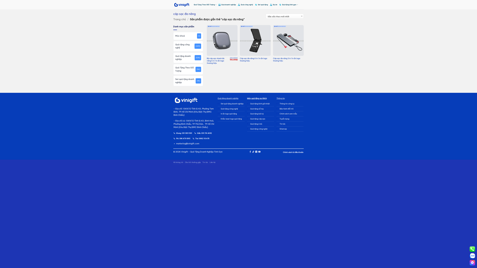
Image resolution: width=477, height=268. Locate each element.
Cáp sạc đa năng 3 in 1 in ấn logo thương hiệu (286, 59)
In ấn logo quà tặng (229, 114)
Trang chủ (179, 19)
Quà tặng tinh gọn (289, 5)
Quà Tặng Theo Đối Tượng (204, 5)
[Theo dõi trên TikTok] (253, 152)
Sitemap (283, 129)
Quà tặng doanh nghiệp (183, 58)
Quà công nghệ (247, 5)
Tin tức (205, 162)
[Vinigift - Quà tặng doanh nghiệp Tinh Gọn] (181, 5)
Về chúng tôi (178, 162)
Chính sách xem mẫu (288, 114)
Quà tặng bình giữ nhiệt (260, 104)
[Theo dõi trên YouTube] (259, 152)
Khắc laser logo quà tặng (231, 119)
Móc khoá (180, 36)
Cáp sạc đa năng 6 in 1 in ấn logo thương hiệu (253, 59)
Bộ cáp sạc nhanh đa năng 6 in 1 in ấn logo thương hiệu (215, 60)
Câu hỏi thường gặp (193, 162)
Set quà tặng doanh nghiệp (184, 81)
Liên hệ (212, 162)
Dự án (275, 5)
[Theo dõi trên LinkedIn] (256, 152)
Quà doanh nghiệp (228, 5)
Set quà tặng (263, 5)
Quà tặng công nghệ (182, 46)
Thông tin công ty (287, 104)
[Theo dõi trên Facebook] (250, 152)
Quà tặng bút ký (257, 114)
